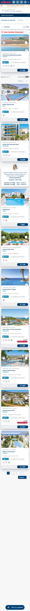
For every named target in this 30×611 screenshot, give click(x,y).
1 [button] (8, 473)
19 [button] (21, 473)
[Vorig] (3, 42)
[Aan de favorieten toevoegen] (26, 50)
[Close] (29, 5)
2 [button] (11, 473)
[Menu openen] (28, 2)
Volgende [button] (21, 477)
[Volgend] (26, 42)
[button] (15, 15)
